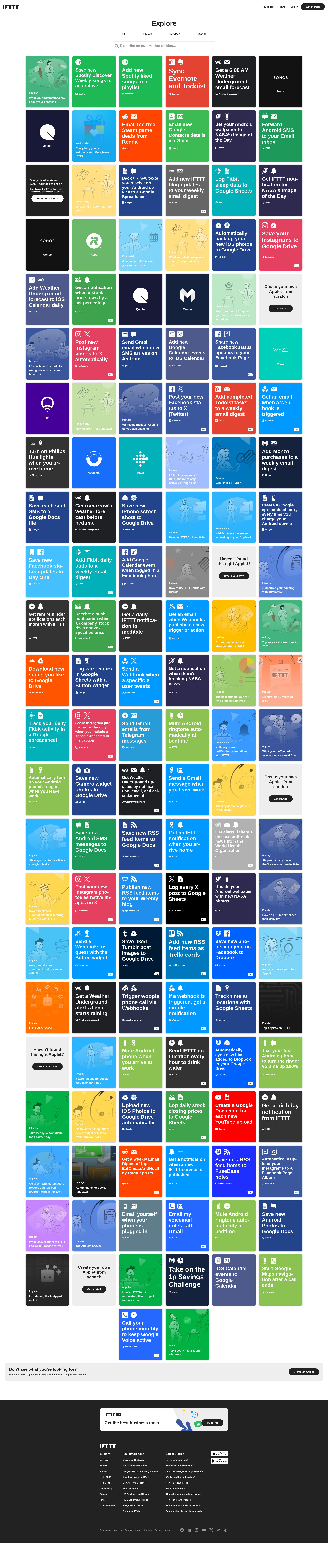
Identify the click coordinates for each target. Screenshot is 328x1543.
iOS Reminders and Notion (136, 1494)
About (168, 1530)
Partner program (133, 1530)
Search (103, 1494)
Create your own (234, 575)
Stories (103, 1466)
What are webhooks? (176, 1488)
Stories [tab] (202, 34)
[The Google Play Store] (219, 1461)
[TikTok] (218, 1530)
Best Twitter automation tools (180, 1466)
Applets (103, 1471)
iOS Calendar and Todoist (135, 1500)
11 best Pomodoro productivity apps (183, 1494)
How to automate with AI (177, 1460)
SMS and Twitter (131, 1488)
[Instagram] (196, 1530)
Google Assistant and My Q (136, 1477)
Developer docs (107, 1505)
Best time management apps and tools (184, 1471)
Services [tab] (175, 34)
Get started (313, 6)
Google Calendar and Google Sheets (140, 1471)
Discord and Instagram (134, 1460)
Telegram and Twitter (133, 1505)
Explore (269, 7)
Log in (294, 7)
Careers (118, 1530)
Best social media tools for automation (184, 1511)
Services (104, 1460)
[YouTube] (204, 1530)
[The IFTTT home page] (11, 6)
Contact (148, 1530)
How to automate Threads (178, 1500)
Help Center (105, 1483)
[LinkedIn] (189, 1530)
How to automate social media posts (183, 1505)
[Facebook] (182, 1530)
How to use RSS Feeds (177, 1483)
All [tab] (123, 34)
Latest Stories (175, 1453)
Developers (105, 1530)
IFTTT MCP (105, 1477)
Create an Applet (304, 1371)
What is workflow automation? (180, 1477)
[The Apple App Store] (219, 1454)
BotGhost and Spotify (133, 1483)
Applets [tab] (147, 34)
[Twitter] (211, 1530)
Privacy (158, 1530)
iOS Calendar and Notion (135, 1466)
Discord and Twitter (132, 1511)
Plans (282, 7)
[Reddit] (225, 1530)
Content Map (106, 1488)
